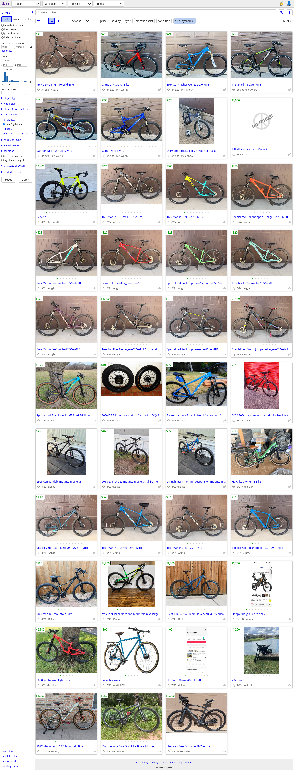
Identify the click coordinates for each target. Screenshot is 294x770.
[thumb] (45, 21)
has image (10, 29)
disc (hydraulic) (14, 124)
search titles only (13, 25)
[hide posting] (94, 90)
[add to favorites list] (38, 90)
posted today (11, 33)
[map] (58, 21)
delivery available (14, 156)
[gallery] (51, 21)
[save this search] (289, 12)
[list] (38, 21)
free (7, 60)
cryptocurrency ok (14, 160)
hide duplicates (13, 37)
